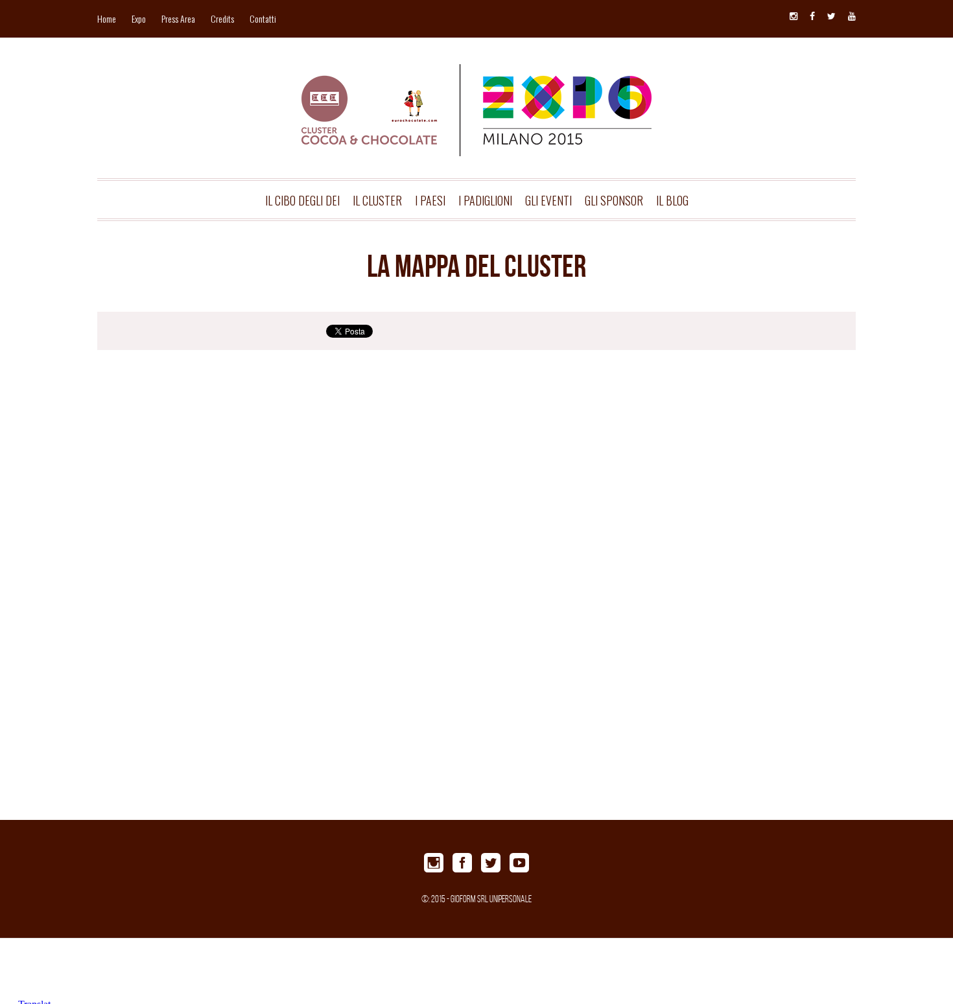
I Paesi (430, 200)
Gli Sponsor (614, 200)
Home (106, 18)
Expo (139, 18)
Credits (222, 18)
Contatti (263, 18)
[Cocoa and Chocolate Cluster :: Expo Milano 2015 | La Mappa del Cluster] (476, 89)
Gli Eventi (548, 200)
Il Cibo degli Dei (302, 200)
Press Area (178, 18)
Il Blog (672, 200)
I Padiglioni (485, 200)
